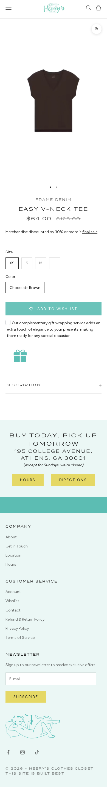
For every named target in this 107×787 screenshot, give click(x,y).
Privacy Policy (17, 628)
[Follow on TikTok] (37, 752)
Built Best (50, 773)
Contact (13, 610)
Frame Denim (53, 199)
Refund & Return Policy (24, 619)
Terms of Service (20, 637)
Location (13, 555)
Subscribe (25, 697)
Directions (73, 480)
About (11, 537)
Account (13, 591)
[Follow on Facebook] (8, 752)
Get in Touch (16, 546)
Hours (28, 480)
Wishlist (12, 601)
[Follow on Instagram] (22, 752)
